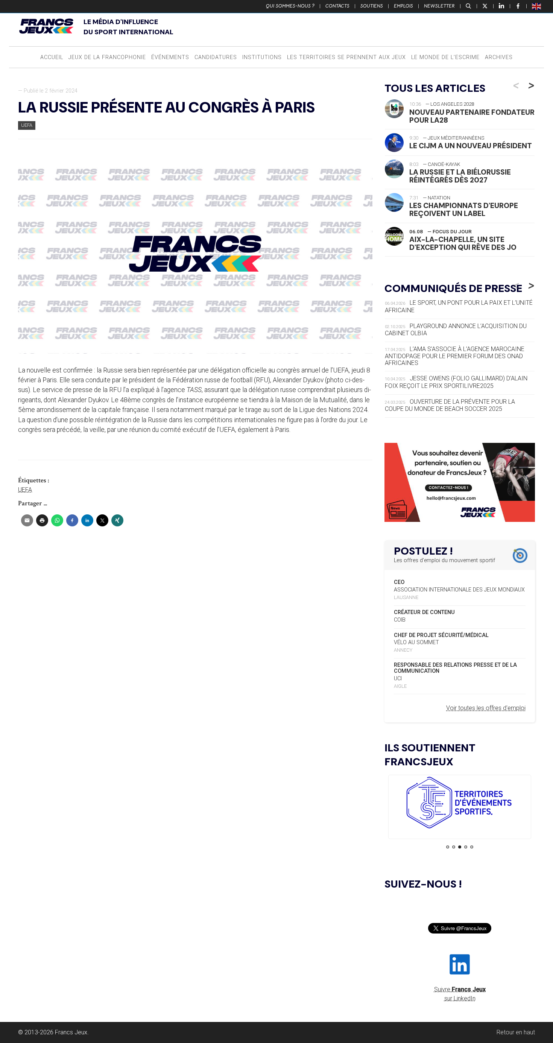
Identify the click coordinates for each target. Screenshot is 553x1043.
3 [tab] (459, 846)
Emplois (403, 6)
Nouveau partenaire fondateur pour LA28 (472, 116)
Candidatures (215, 57)
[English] (536, 6)
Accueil (51, 57)
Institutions (262, 57)
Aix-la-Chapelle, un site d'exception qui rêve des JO (463, 243)
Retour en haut (516, 1032)
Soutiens (371, 6)
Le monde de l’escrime (445, 57)
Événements (170, 57)
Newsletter (439, 6)
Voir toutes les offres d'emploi (486, 708)
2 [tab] (453, 846)
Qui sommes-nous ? (290, 6)
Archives (499, 57)
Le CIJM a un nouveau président (470, 146)
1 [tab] (447, 846)
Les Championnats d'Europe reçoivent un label (463, 209)
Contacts (337, 6)
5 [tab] (471, 846)
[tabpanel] (460, 804)
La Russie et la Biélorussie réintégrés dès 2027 (460, 176)
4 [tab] (465, 846)
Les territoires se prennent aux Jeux (346, 57)
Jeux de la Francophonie (107, 57)
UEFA (26, 125)
